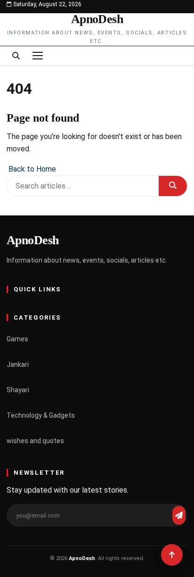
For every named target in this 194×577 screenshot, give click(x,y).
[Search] (16, 55)
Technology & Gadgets (41, 415)
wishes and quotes (35, 441)
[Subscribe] (179, 515)
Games (17, 339)
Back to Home (31, 169)
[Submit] (173, 186)
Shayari (18, 390)
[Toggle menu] (37, 55)
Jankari (18, 364)
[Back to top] (172, 555)
